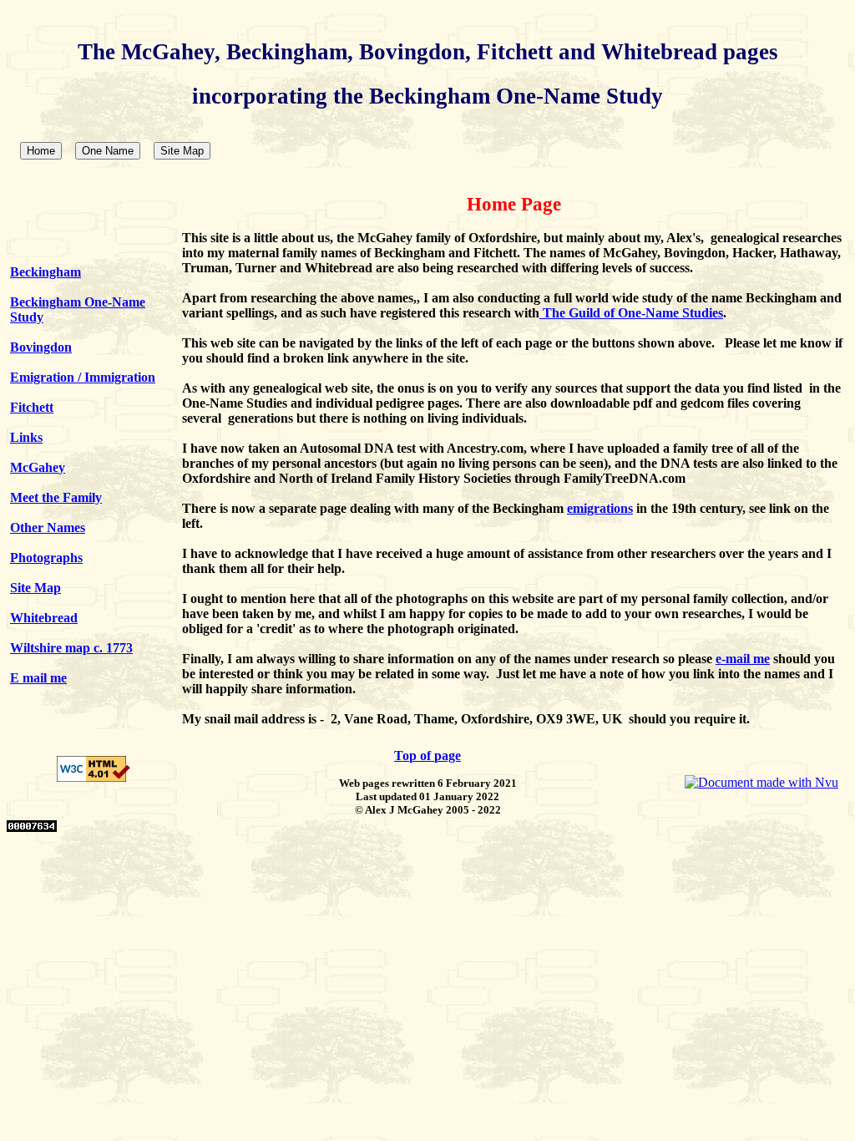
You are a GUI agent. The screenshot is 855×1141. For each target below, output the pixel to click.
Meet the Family (56, 497)
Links (26, 437)
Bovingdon (41, 347)
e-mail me (743, 659)
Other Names (47, 527)
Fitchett (31, 407)
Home (41, 151)
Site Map (182, 151)
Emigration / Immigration (82, 377)
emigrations (600, 508)
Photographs (46, 557)
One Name (108, 151)
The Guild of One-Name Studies (633, 313)
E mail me (38, 678)
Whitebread (44, 618)
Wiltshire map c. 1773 (71, 648)
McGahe (34, 467)
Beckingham (45, 272)
